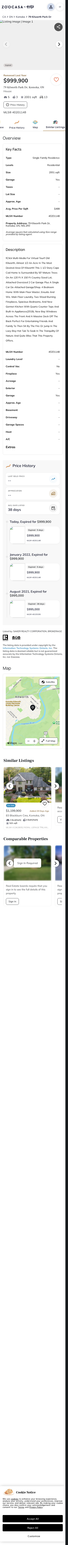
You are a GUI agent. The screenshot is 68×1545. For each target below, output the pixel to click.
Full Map (50, 740)
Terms (21, 1507)
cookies (14, 1498)
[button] (35, 535)
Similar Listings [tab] (55, 127)
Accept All (33, 1518)
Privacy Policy (36, 1507)
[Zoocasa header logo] (18, 7)
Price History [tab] (17, 127)
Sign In (12, 902)
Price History (17, 104)
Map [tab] (35, 127)
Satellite (50, 682)
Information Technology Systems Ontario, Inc (27, 648)
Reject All (32, 1527)
